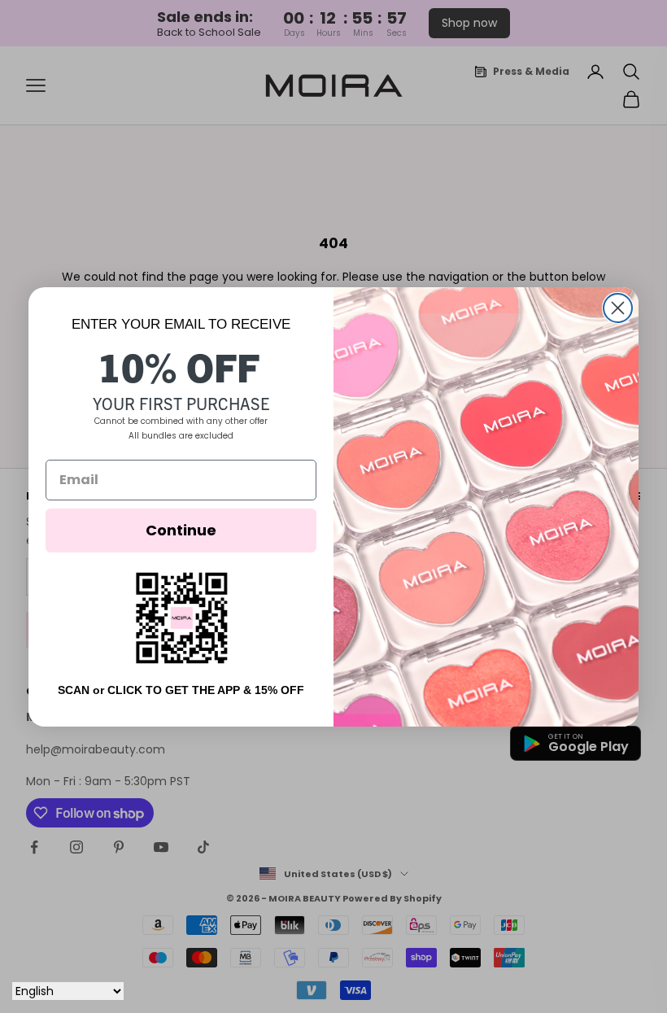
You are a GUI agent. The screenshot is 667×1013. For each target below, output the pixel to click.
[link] (181, 618)
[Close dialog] (618, 308)
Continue (181, 530)
